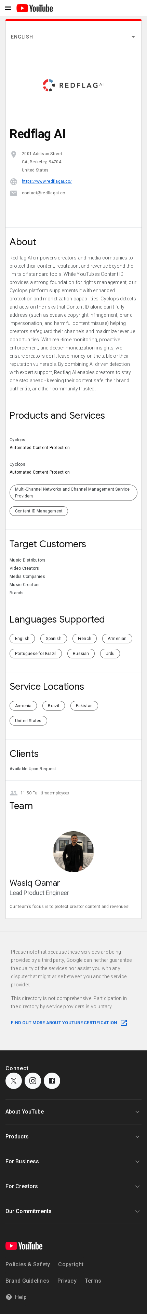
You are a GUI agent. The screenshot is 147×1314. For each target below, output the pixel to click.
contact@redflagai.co (43, 193)
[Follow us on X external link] (13, 1081)
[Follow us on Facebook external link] (52, 1081)
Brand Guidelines (27, 1281)
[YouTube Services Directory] (34, 8)
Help (21, 1297)
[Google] (23, 1246)
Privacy (67, 1281)
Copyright (70, 1264)
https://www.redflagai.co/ (47, 181)
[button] (73, 37)
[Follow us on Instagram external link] (33, 1081)
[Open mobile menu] (8, 8)
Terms (93, 1281)
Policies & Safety (27, 1264)
